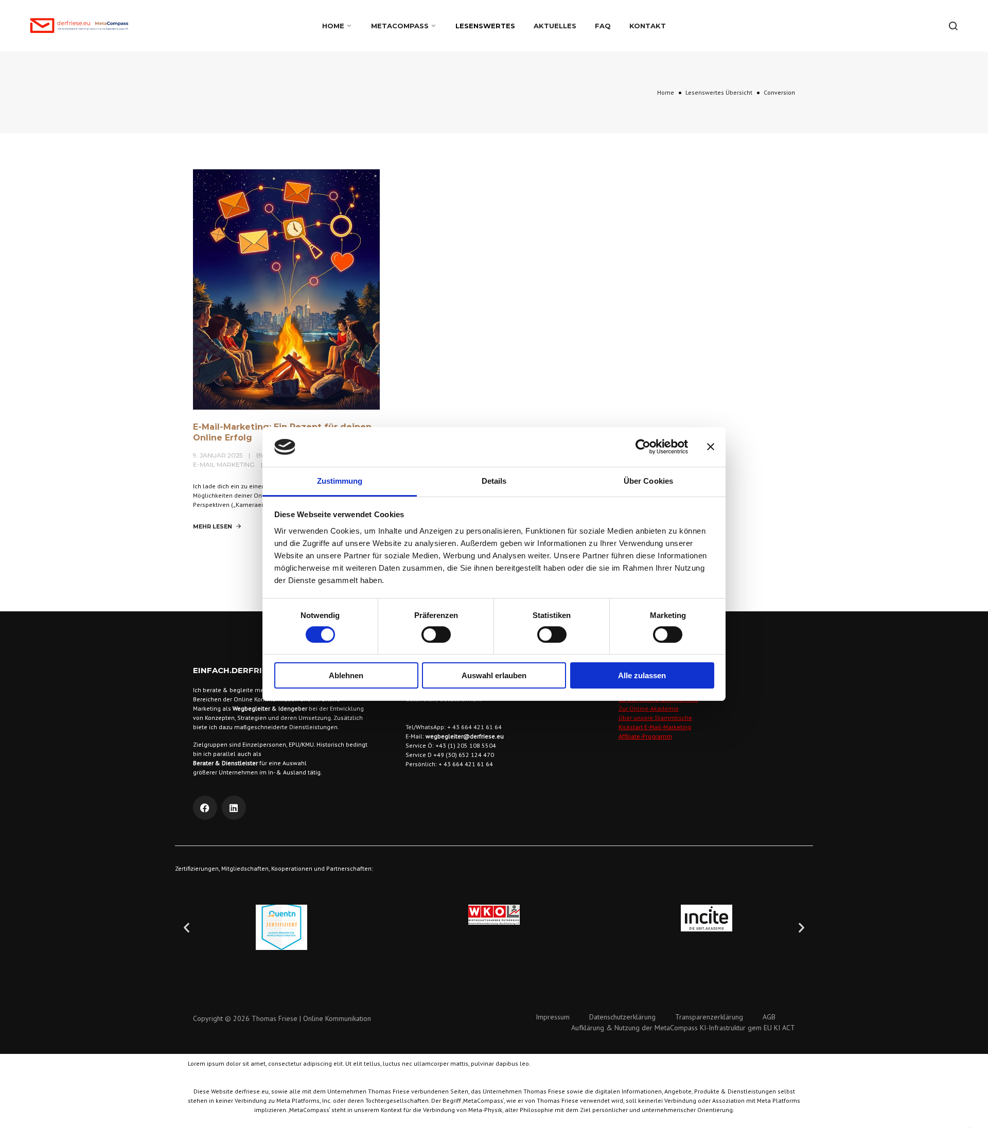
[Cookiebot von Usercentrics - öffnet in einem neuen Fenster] (643, 446)
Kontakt (647, 26)
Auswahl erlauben (494, 675)
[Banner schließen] (710, 446)
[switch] (436, 634)
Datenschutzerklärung (622, 1016)
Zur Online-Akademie (649, 708)
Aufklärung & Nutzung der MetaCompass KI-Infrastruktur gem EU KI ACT (683, 1027)
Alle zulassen (642, 675)
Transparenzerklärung (709, 1016)
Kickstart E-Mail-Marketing (655, 727)
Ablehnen (346, 675)
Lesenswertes (485, 26)
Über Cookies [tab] (648, 481)
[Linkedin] (234, 808)
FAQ (603, 26)
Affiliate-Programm (645, 736)
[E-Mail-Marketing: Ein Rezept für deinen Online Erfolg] (286, 289)
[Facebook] (205, 808)
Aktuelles (555, 26)
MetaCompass (400, 26)
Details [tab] (494, 481)
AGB (769, 1016)
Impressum (553, 1016)
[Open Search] (953, 26)
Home (333, 26)
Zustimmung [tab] (340, 481)
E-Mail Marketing (224, 464)
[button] (186, 927)
